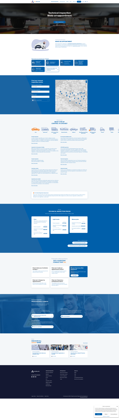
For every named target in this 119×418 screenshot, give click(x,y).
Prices (47, 377)
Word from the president (78, 379)
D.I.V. (46, 379)
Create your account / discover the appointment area (40, 316)
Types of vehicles (49, 375)
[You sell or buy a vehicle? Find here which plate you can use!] (40, 347)
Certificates (48, 384)
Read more (56, 81)
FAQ (70, 1)
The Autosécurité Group (78, 377)
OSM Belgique (85, 111)
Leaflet (72, 111)
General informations (64, 372)
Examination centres (63, 374)
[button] (117, 406)
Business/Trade (48, 385)
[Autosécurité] (35, 2)
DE (83, 1)
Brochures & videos (63, 377)
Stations (47, 374)
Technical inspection (54, 1)
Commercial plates (66, 316)
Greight (84, 396)
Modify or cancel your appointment (59, 25)
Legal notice (104, 416)
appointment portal (76, 45)
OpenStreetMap (78, 111)
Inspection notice (49, 380)
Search (87, 2)
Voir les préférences (114, 414)
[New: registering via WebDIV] (79, 347)
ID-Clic (86, 397)
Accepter (98, 414)
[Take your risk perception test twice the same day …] (59, 347)
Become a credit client (38, 326)
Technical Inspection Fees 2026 (79, 242)
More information (34, 143)
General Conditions (40, 396)
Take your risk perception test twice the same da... (58, 353)
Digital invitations (49, 382)
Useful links (46, 396)
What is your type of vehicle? (36, 84)
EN (85, 1)
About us (74, 1)
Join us (79, 1)
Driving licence (62, 1)
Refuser (106, 414)
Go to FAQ (74, 275)
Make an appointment (59, 22)
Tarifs (61, 379)
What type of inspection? (35, 89)
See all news (85, 342)
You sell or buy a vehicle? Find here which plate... (39, 353)
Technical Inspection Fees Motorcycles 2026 (77, 245)
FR (81, 1)
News (67, 1)
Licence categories (63, 375)
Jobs (75, 375)
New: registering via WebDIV (76, 353)
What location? (34, 94)
